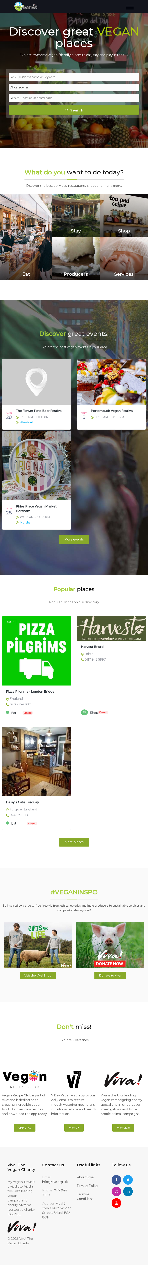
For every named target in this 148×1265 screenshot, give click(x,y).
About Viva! (85, 1177)
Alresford (26, 422)
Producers (76, 274)
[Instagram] (116, 1191)
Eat (26, 274)
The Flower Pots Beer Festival (39, 411)
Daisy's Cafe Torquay (22, 802)
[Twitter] (128, 1180)
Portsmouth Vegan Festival (112, 411)
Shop (124, 231)
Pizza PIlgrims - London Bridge (30, 691)
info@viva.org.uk (55, 1182)
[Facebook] (116, 1180)
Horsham (27, 522)
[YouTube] (116, 1203)
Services (124, 274)
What (14, 77)
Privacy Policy (87, 1186)
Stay (76, 231)
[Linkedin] (128, 1191)
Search (76, 110)
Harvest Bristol (92, 647)
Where (15, 97)
